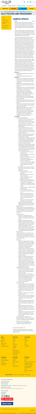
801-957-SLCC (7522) (4, 383)
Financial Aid (14, 347)
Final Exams (14, 346)
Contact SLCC (5, 8)
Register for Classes (15, 350)
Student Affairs (22, 11)
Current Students (21, 5)
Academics (4, 5)
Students (26, 344)
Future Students (12, 5)
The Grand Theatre (27, 346)
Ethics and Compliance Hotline (29, 364)
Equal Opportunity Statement (28, 363)
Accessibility (26, 358)
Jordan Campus (15, 374)
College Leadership (3, 343)
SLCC (2, 11)
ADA (25, 360)
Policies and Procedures (28, 367)
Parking (14, 364)
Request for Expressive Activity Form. (28, 204)
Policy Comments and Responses (5, 23)
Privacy (25, 369)
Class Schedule (15, 344)
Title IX (25, 372)
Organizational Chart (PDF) (4, 346)
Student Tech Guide (15, 366)
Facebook (4, 396)
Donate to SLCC (3, 344)
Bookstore (14, 340)
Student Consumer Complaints (29, 370)
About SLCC (2, 338)
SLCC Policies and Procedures (9, 11)
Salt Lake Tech (30, 5)
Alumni (2, 341)
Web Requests (33, 410)
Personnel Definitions (5, 25)
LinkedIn (2, 396)
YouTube (9, 396)
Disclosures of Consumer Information (30, 361)
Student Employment (4, 363)
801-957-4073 (9, 387)
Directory (14, 360)
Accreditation (3, 340)
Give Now (31, 8)
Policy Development (5, 20)
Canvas (14, 341)
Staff (25, 343)
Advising (14, 338)
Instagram (7, 396)
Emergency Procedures (16, 361)
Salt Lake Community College (6, 2)
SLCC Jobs (2, 361)
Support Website (3, 392)
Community (26, 340)
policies (16, 11)
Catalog (14, 343)
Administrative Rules (5, 27)
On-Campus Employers (21, 374)
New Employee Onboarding (4, 360)
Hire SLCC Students (4, 358)
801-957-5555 (3, 393)
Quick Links (18, 413)
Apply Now (14, 8)
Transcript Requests (15, 353)
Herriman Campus (28, 374)
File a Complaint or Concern (28, 366)
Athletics (26, 338)
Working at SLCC (3, 364)
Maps (13, 363)
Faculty (26, 341)
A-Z (33, 1)
